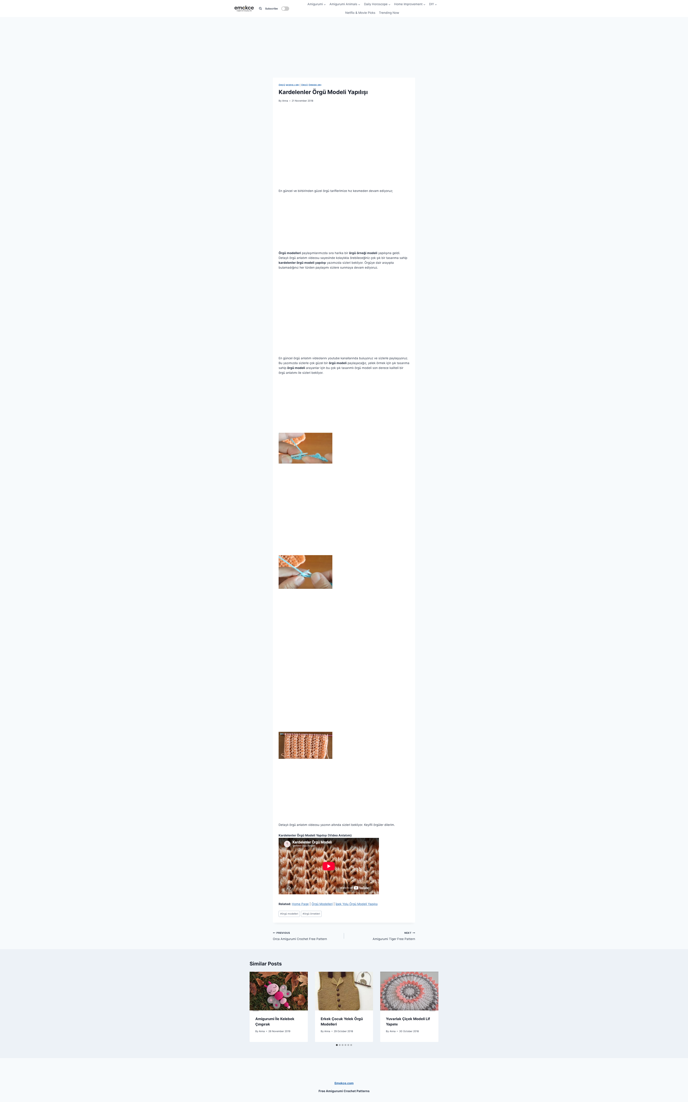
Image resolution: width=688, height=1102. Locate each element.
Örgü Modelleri (289, 85)
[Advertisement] (344, 39)
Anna (285, 100)
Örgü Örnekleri (311, 85)
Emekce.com (344, 1083)
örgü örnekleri (311, 913)
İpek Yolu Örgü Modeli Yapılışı (357, 904)
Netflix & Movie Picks (360, 13)
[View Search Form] (260, 9)
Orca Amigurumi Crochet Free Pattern (300, 936)
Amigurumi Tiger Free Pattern (394, 936)
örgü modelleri (289, 913)
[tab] (337, 1045)
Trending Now (389, 13)
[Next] (432, 1006)
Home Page (300, 904)
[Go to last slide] (256, 1006)
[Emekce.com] (244, 8)
